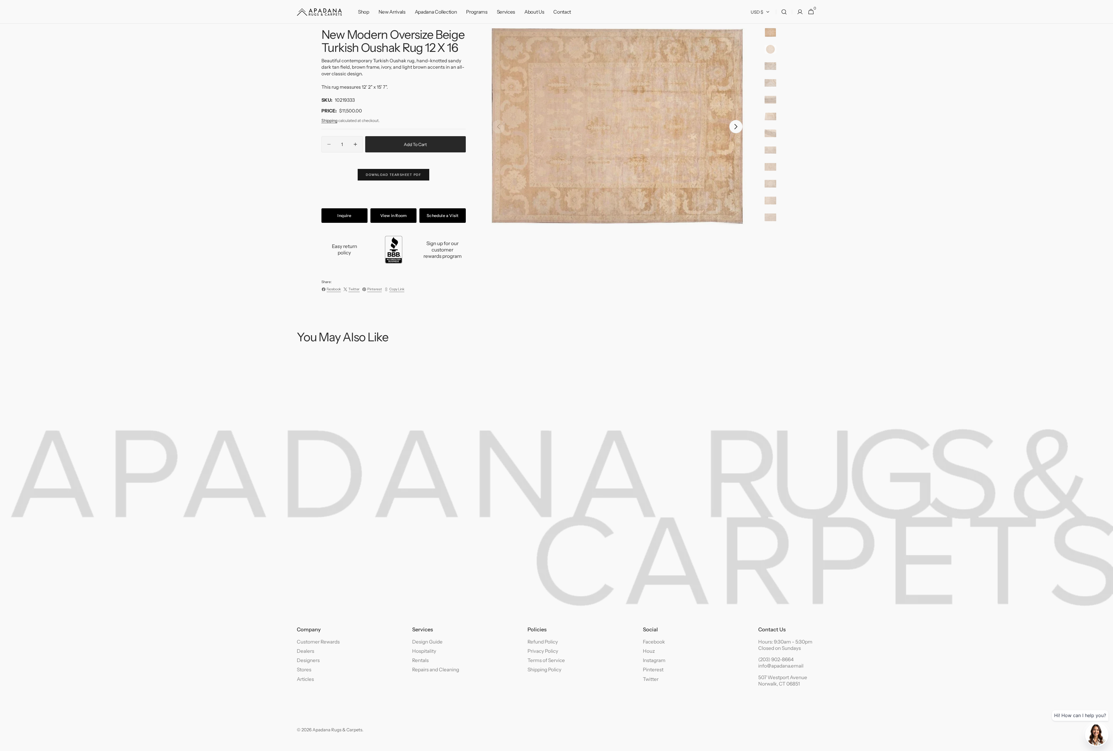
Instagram (654, 660)
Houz (649, 651)
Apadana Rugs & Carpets (337, 729)
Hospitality (424, 651)
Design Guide (427, 642)
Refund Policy (543, 642)
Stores (304, 669)
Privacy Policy (543, 651)
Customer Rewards (318, 642)
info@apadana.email (780, 666)
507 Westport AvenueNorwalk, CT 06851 (782, 681)
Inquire (344, 215)
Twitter (651, 679)
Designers (308, 660)
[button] (784, 12)
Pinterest (653, 669)
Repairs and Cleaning (435, 669)
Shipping (329, 120)
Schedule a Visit (442, 215)
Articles (305, 679)
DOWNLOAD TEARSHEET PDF (393, 174)
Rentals (420, 660)
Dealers (305, 651)
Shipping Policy (544, 669)
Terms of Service (546, 660)
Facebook (654, 642)
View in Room (393, 215)
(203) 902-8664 (776, 659)
